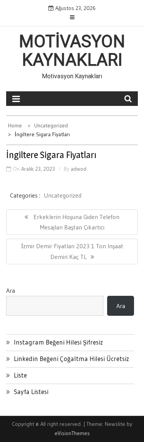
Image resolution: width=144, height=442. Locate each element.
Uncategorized (62, 195)
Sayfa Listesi (31, 392)
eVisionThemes (72, 433)
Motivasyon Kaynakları (72, 50)
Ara (10, 290)
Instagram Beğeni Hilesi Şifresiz (58, 342)
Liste (20, 375)
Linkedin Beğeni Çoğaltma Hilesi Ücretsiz (71, 359)
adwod (78, 168)
